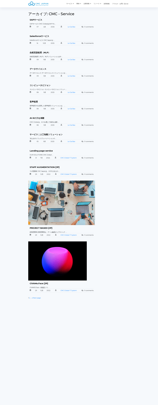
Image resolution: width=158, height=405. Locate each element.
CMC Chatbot (85, 342)
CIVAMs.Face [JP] (39, 283)
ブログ (82, 373)
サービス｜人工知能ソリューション (46, 134)
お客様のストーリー (60, 373)
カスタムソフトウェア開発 (37, 330)
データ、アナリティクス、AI (63, 338)
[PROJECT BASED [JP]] (61, 203)
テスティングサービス (35, 344)
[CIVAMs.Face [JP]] (61, 260)
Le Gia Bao (71, 27)
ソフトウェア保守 (34, 335)
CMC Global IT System (68, 158)
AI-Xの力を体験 (37, 118)
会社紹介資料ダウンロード (37, 376)
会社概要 (31, 373)
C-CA (82, 352)
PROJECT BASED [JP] (41, 228)
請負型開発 (110, 330)
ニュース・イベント (87, 380)
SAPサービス (36, 20)
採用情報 (107, 4)
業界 (55, 376)
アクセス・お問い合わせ (120, 4)
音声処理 (34, 101)
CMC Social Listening (87, 338)
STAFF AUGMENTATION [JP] (44, 167)
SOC (82, 356)
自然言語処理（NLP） (40, 52)
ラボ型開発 (110, 335)
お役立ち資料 (84, 376)
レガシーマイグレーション (37, 340)
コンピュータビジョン (40, 85)
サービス (69, 3)
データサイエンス (38, 69)
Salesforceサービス (39, 36)
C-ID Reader (84, 347)
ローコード (58, 350)
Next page (37, 298)
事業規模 (57, 380)
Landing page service (41, 151)
